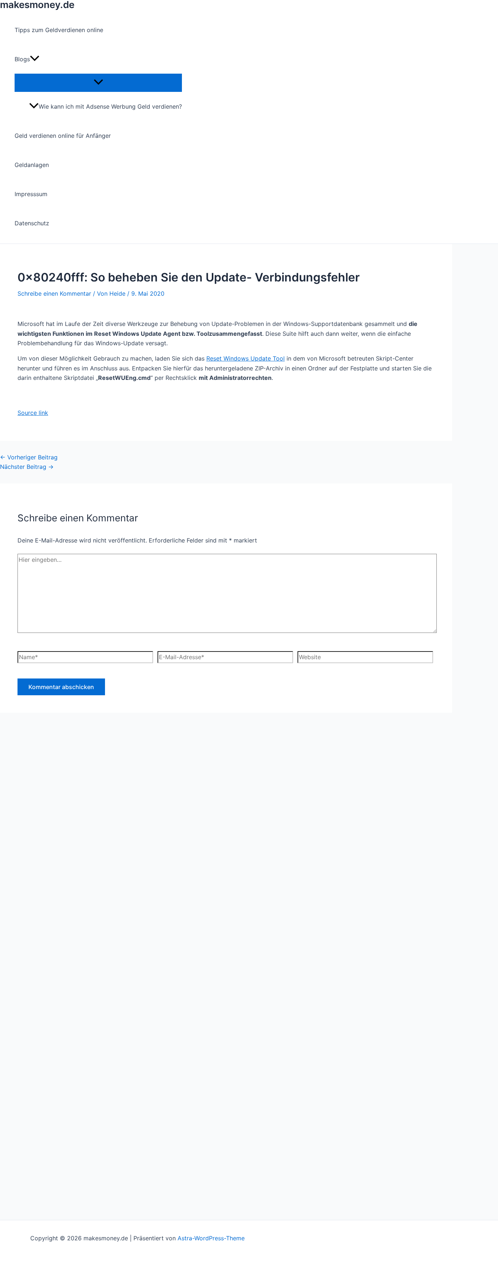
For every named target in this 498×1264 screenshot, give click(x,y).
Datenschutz (32, 223)
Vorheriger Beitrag (29, 457)
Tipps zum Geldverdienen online (59, 30)
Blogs (22, 59)
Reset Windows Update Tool (245, 358)
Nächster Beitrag (27, 466)
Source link (32, 412)
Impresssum (31, 194)
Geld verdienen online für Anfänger (63, 135)
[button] (34, 59)
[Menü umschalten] (98, 82)
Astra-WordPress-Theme (211, 1238)
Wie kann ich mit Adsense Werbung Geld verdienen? (110, 106)
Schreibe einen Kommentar (54, 293)
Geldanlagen (32, 164)
